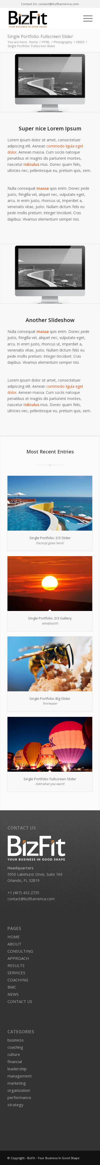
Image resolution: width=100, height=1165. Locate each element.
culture (13, 1054)
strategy (15, 1104)
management (19, 1076)
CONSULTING (20, 951)
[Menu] (85, 18)
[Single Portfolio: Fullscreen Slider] (49, 744)
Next (95, 82)
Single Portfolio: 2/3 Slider (50, 537)
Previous (4, 82)
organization (18, 1090)
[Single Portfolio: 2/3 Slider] (49, 503)
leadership (17, 1068)
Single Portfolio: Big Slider (49, 698)
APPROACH (18, 958)
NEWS (13, 994)
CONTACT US (19, 1001)
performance (19, 1097)
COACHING (17, 979)
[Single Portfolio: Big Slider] (49, 664)
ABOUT (14, 944)
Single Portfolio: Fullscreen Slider (40, 36)
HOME (13, 936)
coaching (15, 1047)
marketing (16, 1083)
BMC (11, 987)
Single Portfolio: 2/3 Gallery (50, 618)
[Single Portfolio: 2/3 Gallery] (49, 583)
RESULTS (16, 965)
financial (14, 1061)
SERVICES (16, 972)
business (15, 1040)
